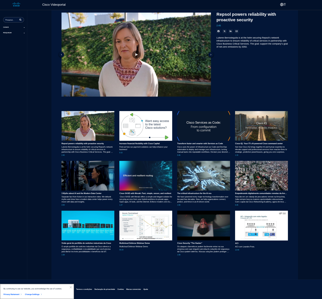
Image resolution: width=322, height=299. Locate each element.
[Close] (70, 287)
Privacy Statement (11, 294)
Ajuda (145, 289)
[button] (20, 19)
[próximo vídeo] (210, 54)
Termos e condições (84, 289)
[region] (37, 291)
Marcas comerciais (133, 289)
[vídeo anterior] (61, 54)
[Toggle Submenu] (24, 27)
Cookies (120, 289)
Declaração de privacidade (104, 289)
